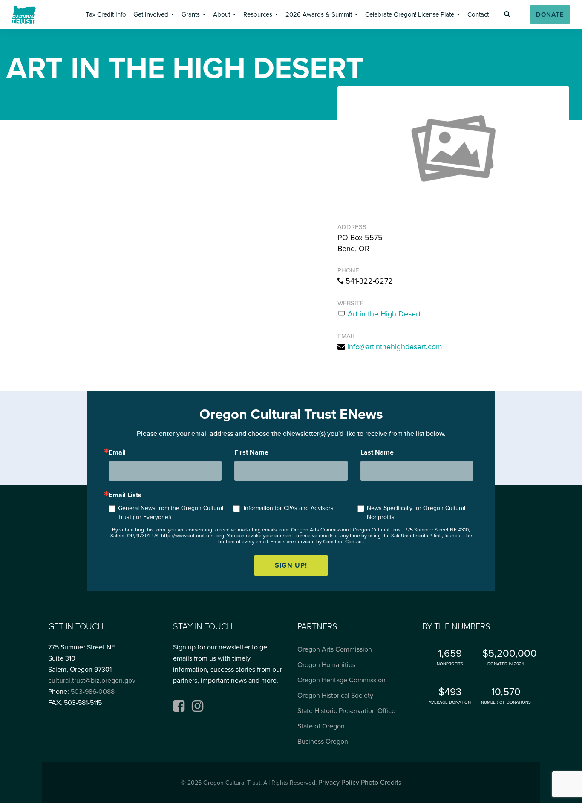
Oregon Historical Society (335, 695)
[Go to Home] (24, 15)
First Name (251, 452)
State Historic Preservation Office (346, 711)
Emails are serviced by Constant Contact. (317, 542)
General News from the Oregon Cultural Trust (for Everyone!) (170, 512)
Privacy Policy (338, 782)
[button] (106, 14)
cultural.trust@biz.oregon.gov (91, 680)
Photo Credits (381, 782)
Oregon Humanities (326, 665)
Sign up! (291, 565)
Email (117, 452)
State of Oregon (321, 726)
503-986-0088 (93, 691)
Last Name (377, 452)
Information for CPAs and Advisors (289, 508)
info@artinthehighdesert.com (394, 346)
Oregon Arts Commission (334, 649)
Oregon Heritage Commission (341, 680)
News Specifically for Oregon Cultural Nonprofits (416, 512)
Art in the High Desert (384, 314)
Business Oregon (322, 741)
